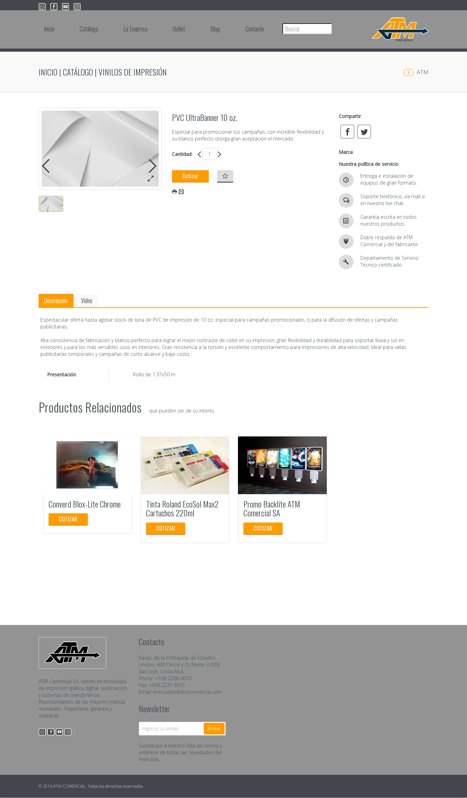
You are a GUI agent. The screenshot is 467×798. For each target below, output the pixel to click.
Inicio (49, 28)
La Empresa (135, 28)
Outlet (179, 28)
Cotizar (190, 176)
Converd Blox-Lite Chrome (85, 504)
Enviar (214, 728)
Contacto (254, 28)
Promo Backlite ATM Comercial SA (271, 508)
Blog (215, 28)
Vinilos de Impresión (132, 72)
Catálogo (78, 72)
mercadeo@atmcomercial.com (187, 692)
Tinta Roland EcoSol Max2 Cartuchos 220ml (182, 508)
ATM (422, 72)
